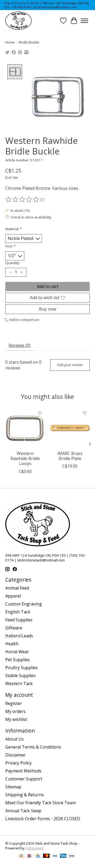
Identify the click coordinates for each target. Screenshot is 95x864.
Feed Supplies (18, 620)
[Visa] (54, 856)
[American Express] (63, 856)
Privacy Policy (18, 763)
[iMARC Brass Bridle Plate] (70, 428)
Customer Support (23, 779)
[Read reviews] (22, 199)
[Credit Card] (38, 856)
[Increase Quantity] (21, 272)
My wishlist (16, 719)
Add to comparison (24, 319)
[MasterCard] (46, 856)
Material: (13, 228)
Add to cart (47, 286)
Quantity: (12, 262)
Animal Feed (17, 588)
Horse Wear (17, 652)
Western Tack (19, 683)
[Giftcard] (29, 856)
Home (10, 42)
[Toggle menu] (84, 20)
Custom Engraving (23, 604)
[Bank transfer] (71, 856)
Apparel (13, 596)
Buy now (47, 309)
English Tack (17, 612)
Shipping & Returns (24, 795)
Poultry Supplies (21, 667)
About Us (14, 739)
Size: (10, 246)
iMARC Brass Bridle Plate (70, 455)
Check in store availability (31, 217)
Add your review (70, 364)
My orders (15, 711)
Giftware (13, 628)
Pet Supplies (17, 660)
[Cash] (21, 856)
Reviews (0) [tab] (19, 345)
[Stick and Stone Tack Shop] (18, 21)
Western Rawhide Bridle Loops (25, 458)
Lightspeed (34, 848)
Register (13, 703)
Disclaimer (15, 755)
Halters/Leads (19, 636)
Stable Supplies (20, 675)
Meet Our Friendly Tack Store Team (40, 803)
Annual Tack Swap (23, 811)
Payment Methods (23, 771)
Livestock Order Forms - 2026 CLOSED (42, 819)
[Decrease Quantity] (10, 272)
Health (11, 644)
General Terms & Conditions (33, 747)
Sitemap (13, 787)
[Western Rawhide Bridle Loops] (25, 428)
